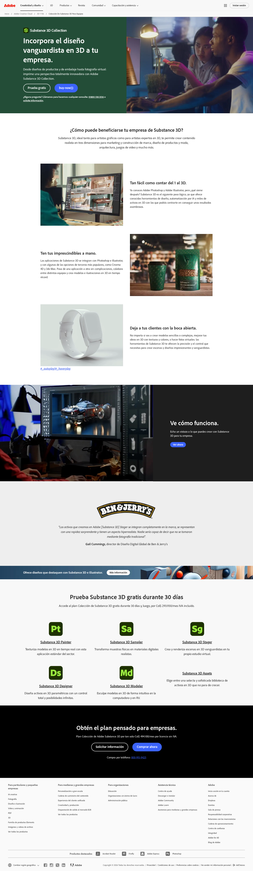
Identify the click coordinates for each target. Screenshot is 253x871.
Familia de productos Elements (21, 822)
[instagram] (51, 865)
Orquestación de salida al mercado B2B (74, 810)
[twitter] (57, 865)
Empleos (211, 800)
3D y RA (40, 14)
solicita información (33, 100)
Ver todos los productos (18, 831)
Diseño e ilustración (16, 804)
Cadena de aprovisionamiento (220, 824)
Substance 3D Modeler (126, 686)
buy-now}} (66, 88)
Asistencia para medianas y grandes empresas (177, 810)
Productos (64, 5)
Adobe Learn (163, 805)
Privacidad (151, 865)
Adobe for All (213, 838)
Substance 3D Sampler (126, 642)
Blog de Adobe (214, 842)
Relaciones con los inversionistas (222, 819)
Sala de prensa (214, 810)
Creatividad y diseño (30, 5)
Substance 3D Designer (55, 686)
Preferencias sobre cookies (187, 865)
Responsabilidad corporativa (220, 814)
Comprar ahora (147, 747)
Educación (112, 791)
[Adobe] (10, 5)
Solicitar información (110, 747)
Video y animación (16, 808)
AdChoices (240, 865)
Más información (118, 572)
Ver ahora (178, 444)
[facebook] (45, 865)
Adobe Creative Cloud (23, 14)
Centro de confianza (216, 828)
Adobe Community (166, 800)
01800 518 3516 (96, 97)
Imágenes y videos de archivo (20, 827)
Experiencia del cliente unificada (71, 800)
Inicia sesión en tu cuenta (218, 791)
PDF (10, 813)
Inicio (7, 14)
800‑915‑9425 (138, 757)
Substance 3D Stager (197, 642)
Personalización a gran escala (70, 791)
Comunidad (97, 5)
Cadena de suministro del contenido (73, 796)
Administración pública (117, 800)
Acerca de (212, 796)
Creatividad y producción (68, 805)
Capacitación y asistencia (124, 5)
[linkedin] (63, 865)
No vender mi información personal (216, 865)
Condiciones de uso (166, 865)
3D (51, 5)
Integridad (212, 833)
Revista (81, 5)
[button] (225, 5)
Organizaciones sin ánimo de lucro (122, 796)
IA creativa (12, 794)
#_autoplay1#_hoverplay (55, 368)
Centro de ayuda (165, 791)
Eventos (211, 805)
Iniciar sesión (239, 5)
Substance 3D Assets (197, 673)
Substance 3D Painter (55, 642)
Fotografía (12, 799)
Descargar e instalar (166, 796)
